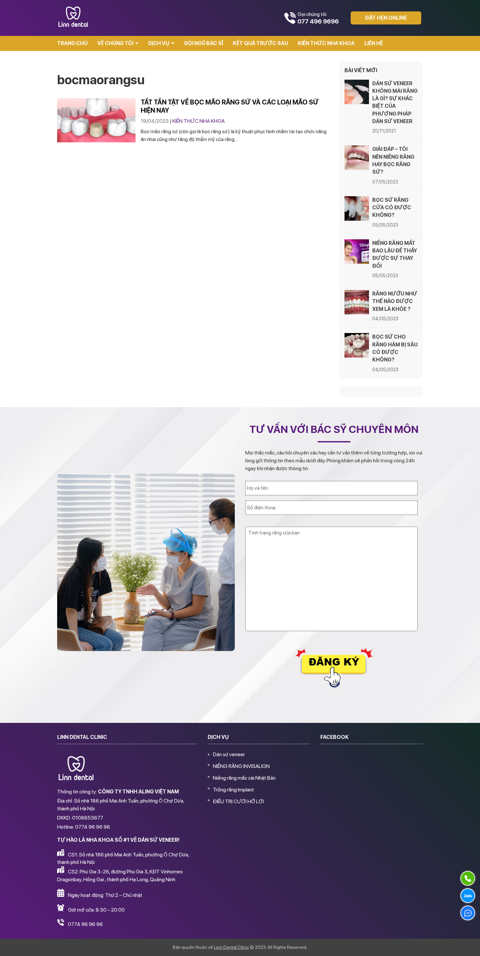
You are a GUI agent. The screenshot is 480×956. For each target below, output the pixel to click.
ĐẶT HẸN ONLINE (386, 18)
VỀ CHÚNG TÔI (115, 43)
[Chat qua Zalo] (467, 895)
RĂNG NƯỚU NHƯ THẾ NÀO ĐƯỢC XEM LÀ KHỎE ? (394, 301)
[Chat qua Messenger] (467, 912)
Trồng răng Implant (233, 790)
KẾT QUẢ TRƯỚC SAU (260, 43)
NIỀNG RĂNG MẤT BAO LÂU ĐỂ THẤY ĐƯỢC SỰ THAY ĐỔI (394, 254)
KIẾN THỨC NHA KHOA (326, 43)
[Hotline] (467, 878)
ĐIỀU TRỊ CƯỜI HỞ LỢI (238, 801)
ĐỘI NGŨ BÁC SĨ (203, 43)
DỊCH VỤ (158, 43)
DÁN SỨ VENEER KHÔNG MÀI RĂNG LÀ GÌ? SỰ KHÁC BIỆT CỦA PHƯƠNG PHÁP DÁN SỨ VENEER (395, 102)
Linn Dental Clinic (231, 947)
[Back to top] (468, 944)
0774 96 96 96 (85, 924)
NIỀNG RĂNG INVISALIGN (241, 766)
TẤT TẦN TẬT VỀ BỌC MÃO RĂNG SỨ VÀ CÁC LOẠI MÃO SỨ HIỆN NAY (230, 106)
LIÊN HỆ (373, 43)
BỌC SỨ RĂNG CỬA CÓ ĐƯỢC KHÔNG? (391, 207)
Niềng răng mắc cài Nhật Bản (244, 778)
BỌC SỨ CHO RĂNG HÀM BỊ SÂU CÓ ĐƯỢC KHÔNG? (395, 348)
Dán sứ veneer (229, 754)
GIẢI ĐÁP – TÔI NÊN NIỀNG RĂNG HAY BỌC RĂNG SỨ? (393, 160)
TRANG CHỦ (72, 43)
